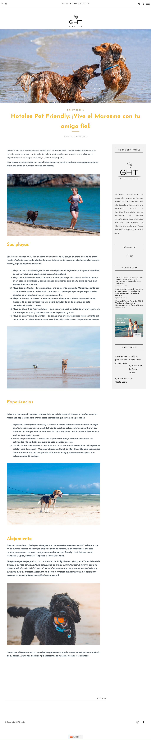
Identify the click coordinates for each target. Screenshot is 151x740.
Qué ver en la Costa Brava (121, 380)
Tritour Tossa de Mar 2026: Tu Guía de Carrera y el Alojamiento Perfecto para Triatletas (128, 280)
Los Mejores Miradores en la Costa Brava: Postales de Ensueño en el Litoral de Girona (129, 292)
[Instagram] (5, 4)
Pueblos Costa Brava (135, 358)
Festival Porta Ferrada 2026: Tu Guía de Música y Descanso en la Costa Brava (129, 303)
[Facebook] (127, 256)
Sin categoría (75, 110)
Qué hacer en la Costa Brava (135, 369)
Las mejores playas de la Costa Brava (121, 360)
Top (131, 378)
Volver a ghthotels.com (75, 4)
